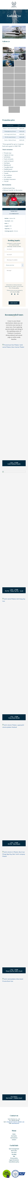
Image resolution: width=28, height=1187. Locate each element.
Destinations (14, 1137)
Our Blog (14, 1154)
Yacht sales (14, 1150)
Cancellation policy (14, 1162)
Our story (14, 1152)
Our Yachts (14, 1136)
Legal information (14, 1160)
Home (14, 1134)
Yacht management (14, 1149)
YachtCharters (15, 1123)
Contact (14, 1139)
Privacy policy (15, 288)
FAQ (14, 1156)
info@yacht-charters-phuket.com (15, 1122)
